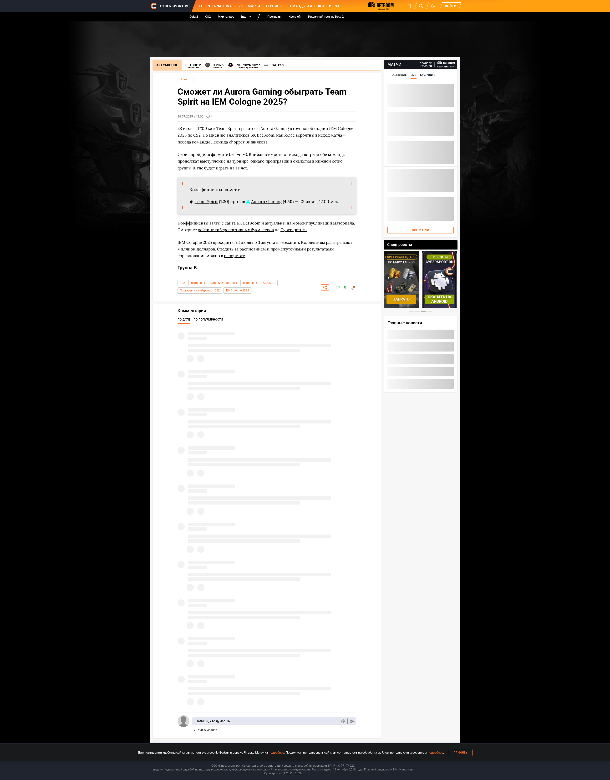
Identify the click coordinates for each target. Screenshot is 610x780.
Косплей (294, 16)
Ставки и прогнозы (224, 283)
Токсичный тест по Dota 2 (326, 16)
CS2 (208, 16)
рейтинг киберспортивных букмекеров (236, 229)
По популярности (208, 319)
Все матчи (420, 230)
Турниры (274, 6)
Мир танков (226, 16)
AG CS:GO (269, 283)
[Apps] (409, 6)
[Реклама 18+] (446, 62)
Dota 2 (193, 16)
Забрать (401, 299)
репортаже (234, 255)
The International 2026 (221, 6)
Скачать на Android (439, 299)
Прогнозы (274, 16)
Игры (334, 6)
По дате (184, 319)
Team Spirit (198, 283)
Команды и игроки (306, 6)
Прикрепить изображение (342, 721)
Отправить (352, 721)
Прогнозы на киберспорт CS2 (200, 290)
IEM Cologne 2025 (237, 290)
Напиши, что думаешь (213, 721)
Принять (460, 752)
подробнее (276, 752)
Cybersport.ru (293, 229)
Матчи (254, 6)
